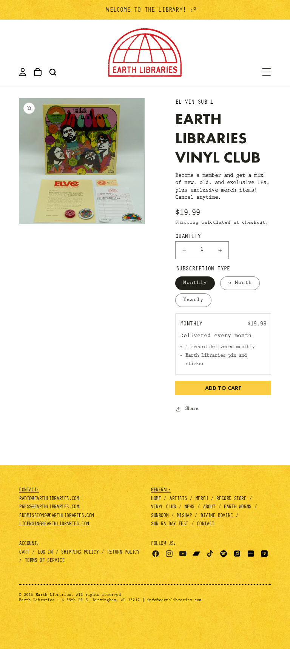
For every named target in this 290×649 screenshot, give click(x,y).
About (209, 507)
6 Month (240, 283)
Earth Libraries (53, 595)
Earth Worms (237, 507)
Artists (178, 499)
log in (44, 552)
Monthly (195, 283)
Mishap (184, 516)
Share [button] (191, 409)
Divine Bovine (216, 516)
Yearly (193, 300)
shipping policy (79, 552)
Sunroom (159, 516)
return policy (123, 552)
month (242, 336)
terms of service (45, 561)
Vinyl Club (163, 507)
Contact (205, 524)
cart (24, 552)
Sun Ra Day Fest (169, 524)
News (189, 507)
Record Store (231, 499)
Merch (201, 499)
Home (155, 499)
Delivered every (207, 336)
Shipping (187, 223)
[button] (52, 72)
